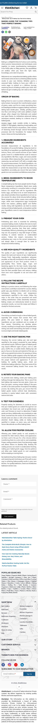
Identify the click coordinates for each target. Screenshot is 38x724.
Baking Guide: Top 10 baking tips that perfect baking (16, 18)
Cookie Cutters (20, 583)
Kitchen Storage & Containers (26, 617)
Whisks (28, 583)
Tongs (3, 575)
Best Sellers (5, 606)
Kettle (15, 592)
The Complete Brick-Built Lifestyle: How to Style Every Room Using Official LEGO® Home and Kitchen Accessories (16, 547)
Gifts (21, 629)
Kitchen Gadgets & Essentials (26, 607)
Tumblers (16, 589)
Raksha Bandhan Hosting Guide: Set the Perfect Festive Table (15, 564)
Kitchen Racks (31, 591)
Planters (22, 591)
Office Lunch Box (25, 579)
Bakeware (4, 609)
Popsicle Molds (16, 575)
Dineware (4, 626)
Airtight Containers (15, 577)
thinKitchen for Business (14, 655)
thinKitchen (22, 683)
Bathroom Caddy (15, 587)
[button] (2, 8)
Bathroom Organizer (8, 616)
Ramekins (11, 583)
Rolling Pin (12, 585)
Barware (4, 613)
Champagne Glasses (23, 581)
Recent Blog (8, 17)
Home (3, 17)
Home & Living (6, 630)
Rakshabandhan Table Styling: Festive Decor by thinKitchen (17, 539)
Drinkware (5, 623)
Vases (17, 591)
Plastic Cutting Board (29, 575)
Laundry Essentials (26, 622)
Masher (8, 575)
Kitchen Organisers (26, 612)
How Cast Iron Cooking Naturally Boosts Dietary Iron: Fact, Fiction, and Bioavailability (15, 556)
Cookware (4, 620)
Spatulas (4, 577)
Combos (22, 632)
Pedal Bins (10, 591)
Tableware (23, 625)
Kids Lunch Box (14, 579)
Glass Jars (27, 577)
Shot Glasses (12, 581)
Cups (9, 589)
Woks (10, 592)
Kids (2, 633)
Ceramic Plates (25, 589)
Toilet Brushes (23, 585)
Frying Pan (4, 592)
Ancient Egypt (6, 123)
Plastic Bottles (26, 587)
